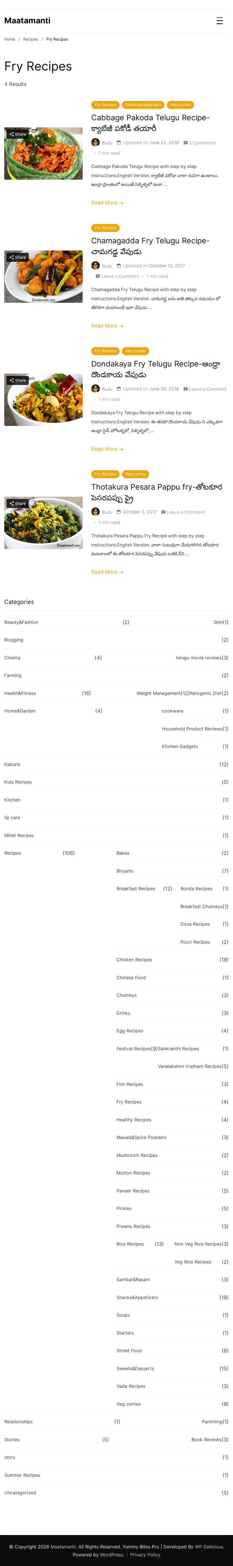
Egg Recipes (129, 1030)
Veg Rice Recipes (192, 1262)
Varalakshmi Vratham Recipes (190, 1066)
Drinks (123, 1013)
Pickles (124, 1208)
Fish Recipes (129, 1084)
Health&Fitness (20, 693)
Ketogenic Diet (206, 693)
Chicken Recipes (134, 959)
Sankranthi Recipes (178, 1048)
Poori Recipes (195, 942)
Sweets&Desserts (135, 1368)
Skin (217, 622)
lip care (12, 817)
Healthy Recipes (133, 1119)
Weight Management (159, 693)
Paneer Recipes (132, 1191)
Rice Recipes (130, 1244)
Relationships (18, 1421)
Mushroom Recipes (136, 1155)
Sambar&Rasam (133, 1279)
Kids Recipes (18, 782)
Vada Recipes (130, 1386)
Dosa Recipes (195, 924)
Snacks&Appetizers (143, 104)
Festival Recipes (133, 1048)
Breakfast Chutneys (201, 906)
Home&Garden (20, 711)
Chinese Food (131, 977)
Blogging (13, 640)
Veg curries (180, 104)
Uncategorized (20, 1492)
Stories (11, 1439)
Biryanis (124, 871)
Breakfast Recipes (135, 888)
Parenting (212, 1421)
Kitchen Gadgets (180, 746)
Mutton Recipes (133, 1173)
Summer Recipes (22, 1475)
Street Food (129, 1350)
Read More (104, 203)
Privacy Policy (145, 1554)
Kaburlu (12, 764)
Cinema (12, 657)
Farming (13, 675)
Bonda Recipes (196, 888)
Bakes (122, 853)
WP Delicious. (209, 1547)
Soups (123, 1315)
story (9, 1457)
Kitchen (12, 800)
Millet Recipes (19, 835)
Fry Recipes (105, 104)
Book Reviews (207, 1439)
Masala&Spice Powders (141, 1137)
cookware (172, 711)
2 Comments (202, 144)
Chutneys (126, 995)
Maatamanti (27, 20)
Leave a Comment (120, 277)
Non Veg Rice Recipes (198, 1244)
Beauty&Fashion (21, 622)
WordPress (111, 1554)
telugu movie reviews (199, 657)
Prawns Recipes (133, 1226)
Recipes (12, 853)
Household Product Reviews (192, 729)
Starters (125, 1333)
